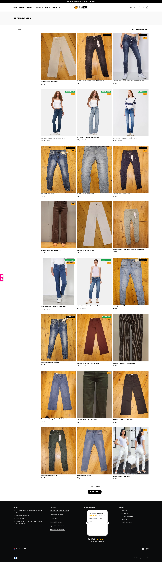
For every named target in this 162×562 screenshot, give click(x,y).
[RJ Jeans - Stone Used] (94, 450)
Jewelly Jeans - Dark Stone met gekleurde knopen (129, 81)
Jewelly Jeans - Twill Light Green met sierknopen (128, 249)
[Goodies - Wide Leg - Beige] (58, 56)
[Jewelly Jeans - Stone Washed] (58, 337)
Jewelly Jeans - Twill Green (49, 475)
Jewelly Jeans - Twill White (121, 476)
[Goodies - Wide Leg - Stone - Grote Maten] (58, 394)
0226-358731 (125, 519)
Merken (38, 7)
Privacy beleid (54, 518)
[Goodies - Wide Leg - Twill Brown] (58, 224)
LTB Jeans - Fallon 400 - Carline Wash (125, 138)
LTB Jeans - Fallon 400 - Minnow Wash (53, 138)
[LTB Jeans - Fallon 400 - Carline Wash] (130, 112)
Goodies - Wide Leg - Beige (49, 81)
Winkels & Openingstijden (57, 529)
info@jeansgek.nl (127, 522)
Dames (29, 7)
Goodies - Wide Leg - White (85, 250)
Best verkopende (141, 29)
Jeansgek (139, 558)
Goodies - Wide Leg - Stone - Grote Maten (54, 419)
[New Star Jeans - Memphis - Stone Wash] (58, 281)
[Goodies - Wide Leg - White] (94, 224)
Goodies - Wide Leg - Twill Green (87, 419)
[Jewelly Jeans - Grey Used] (94, 169)
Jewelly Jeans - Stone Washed (50, 362)
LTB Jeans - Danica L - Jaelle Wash (88, 137)
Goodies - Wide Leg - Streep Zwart (124, 363)
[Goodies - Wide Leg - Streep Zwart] (130, 337)
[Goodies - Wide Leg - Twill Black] (130, 394)
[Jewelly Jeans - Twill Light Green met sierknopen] (130, 224)
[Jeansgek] (81, 7)
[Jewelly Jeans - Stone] (58, 169)
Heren (21, 7)
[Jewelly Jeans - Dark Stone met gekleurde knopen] (130, 56)
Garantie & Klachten (56, 522)
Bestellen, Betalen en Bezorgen (59, 510)
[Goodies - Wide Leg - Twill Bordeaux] (94, 337)
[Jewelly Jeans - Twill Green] (58, 450)
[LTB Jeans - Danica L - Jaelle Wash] (94, 112)
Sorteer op (132, 29)
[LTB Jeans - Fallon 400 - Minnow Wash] (58, 112)
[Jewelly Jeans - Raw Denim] (130, 169)
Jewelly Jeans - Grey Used (85, 194)
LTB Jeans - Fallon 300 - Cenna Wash (88, 306)
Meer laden (94, 492)
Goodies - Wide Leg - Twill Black (123, 419)
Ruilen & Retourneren (56, 514)
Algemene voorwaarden (57, 526)
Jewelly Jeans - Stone (48, 194)
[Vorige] (61, 1)
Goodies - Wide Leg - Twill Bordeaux (88, 363)
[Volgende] (100, 1)
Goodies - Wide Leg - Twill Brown (51, 250)
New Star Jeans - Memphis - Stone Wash (53, 306)
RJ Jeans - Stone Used (84, 475)
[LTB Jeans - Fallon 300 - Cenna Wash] (94, 281)
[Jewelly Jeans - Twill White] (130, 450)
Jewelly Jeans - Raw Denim (121, 194)
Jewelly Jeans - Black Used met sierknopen (90, 81)
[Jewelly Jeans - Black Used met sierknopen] (94, 56)
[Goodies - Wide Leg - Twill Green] (94, 394)
